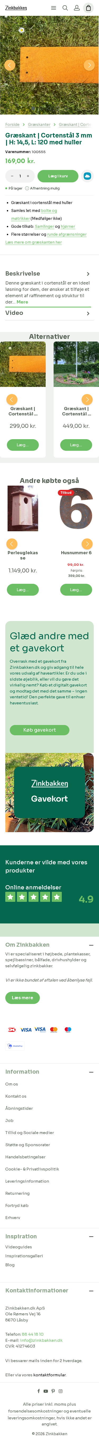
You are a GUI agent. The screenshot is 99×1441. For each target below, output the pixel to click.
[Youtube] (46, 1392)
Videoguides (18, 1246)
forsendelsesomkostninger (35, 1411)
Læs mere (22, 998)
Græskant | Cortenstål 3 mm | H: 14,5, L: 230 (22, 411)
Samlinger (44, 226)
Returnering (17, 1193)
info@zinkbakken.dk (41, 1340)
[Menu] (53, 8)
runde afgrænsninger (67, 234)
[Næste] (89, 65)
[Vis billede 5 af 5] (66, 108)
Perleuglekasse (23, 555)
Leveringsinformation (27, 1181)
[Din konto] (77, 8)
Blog (10, 1264)
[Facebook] (39, 1392)
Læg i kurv (58, 176)
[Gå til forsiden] (16, 8)
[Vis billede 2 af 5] (41, 108)
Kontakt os (15, 1096)
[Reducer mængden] (12, 176)
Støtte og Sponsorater (27, 1144)
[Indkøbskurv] (88, 8)
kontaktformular (49, 1374)
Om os (11, 1084)
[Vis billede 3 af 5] (49, 108)
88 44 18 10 (33, 1334)
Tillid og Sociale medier (29, 1132)
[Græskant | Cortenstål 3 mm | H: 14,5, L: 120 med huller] (49, 65)
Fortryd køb (17, 1205)
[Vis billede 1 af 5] (33, 108)
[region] (49, 65)
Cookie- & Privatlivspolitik (32, 1169)
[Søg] (65, 8)
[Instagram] (60, 1392)
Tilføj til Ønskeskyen (87, 176)
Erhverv (12, 1217)
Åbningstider (19, 1108)
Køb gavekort (39, 730)
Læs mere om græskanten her (33, 242)
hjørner (68, 226)
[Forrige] (9, 65)
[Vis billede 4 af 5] (58, 108)
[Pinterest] (53, 1392)
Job (9, 1120)
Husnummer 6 (76, 553)
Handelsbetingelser (25, 1156)
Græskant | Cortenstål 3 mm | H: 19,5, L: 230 (76, 411)
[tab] (48, 287)
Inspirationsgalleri (24, 1255)
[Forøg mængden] (28, 176)
